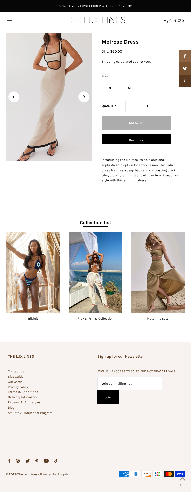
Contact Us (16, 371)
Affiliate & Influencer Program (30, 413)
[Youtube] (46, 461)
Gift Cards (15, 382)
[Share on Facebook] (185, 56)
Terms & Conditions (23, 392)
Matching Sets (158, 318)
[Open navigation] (19, 20)
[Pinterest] (36, 461)
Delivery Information (23, 397)
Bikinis (33, 318)
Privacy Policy (18, 387)
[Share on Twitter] (185, 68)
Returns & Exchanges (24, 402)
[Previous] (13, 96)
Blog (11, 407)
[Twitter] (27, 461)
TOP (182, 485)
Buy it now (136, 140)
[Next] (83, 96)
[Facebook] (9, 461)
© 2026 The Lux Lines (22, 474)
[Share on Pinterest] (185, 81)
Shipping (108, 61)
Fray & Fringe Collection (96, 318)
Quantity (109, 106)
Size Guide (16, 376)
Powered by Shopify (54, 474)
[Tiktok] (55, 461)
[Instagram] (18, 461)
